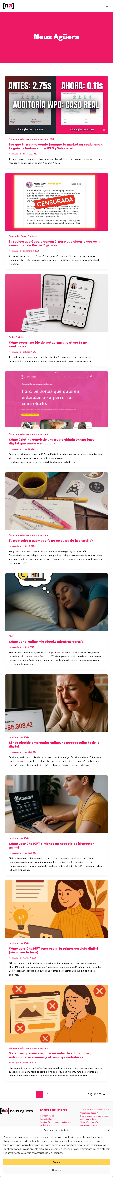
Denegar (56, 1170)
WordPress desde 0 (89, 1113)
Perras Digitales (47, 1116)
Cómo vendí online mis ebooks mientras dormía (46, 641)
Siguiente (96, 1094)
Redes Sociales (16, 337)
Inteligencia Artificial (19, 737)
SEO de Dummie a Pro (89, 1122)
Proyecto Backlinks (48, 1119)
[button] (108, 1130)
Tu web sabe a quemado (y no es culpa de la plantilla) (51, 540)
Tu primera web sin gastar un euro (94, 1109)
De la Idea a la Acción (89, 1125)
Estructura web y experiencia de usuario (29, 139)
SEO (52, 139)
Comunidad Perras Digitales (23, 236)
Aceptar (57, 1162)
